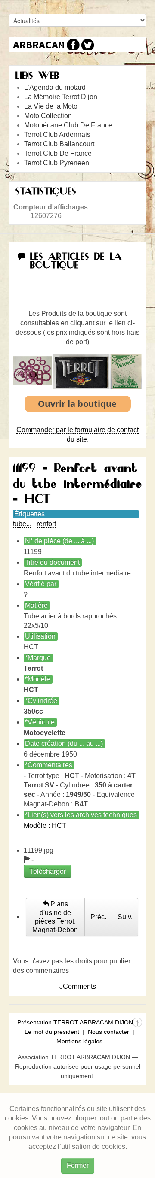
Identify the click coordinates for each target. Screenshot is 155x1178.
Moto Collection (48, 115)
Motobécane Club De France (68, 125)
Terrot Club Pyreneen (56, 163)
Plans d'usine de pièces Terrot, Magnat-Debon (55, 916)
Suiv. (125, 917)
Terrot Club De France (58, 153)
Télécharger (47, 871)
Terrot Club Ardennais (57, 134)
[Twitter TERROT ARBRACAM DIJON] (87, 44)
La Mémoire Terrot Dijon (60, 96)
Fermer (78, 1165)
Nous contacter (108, 1031)
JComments (77, 986)
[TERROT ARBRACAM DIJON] (39, 44)
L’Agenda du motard (55, 87)
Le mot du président (52, 1031)
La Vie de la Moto (51, 106)
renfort (46, 523)
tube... (22, 523)
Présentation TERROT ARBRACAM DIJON (75, 1022)
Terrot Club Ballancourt (59, 144)
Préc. (98, 917)
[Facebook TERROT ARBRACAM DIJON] (72, 44)
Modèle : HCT (45, 825)
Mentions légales (79, 1041)
